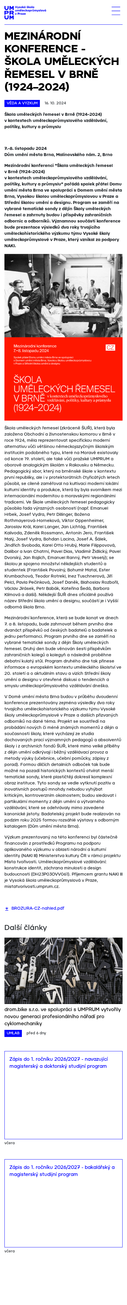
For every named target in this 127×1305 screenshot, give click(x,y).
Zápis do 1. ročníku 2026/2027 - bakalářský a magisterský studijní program (62, 1171)
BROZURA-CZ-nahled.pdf (38, 908)
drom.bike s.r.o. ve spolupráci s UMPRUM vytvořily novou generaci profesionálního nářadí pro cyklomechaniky (62, 1017)
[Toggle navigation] (116, 11)
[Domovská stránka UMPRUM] (25, 13)
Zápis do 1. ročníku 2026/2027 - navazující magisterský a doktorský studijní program (58, 1063)
